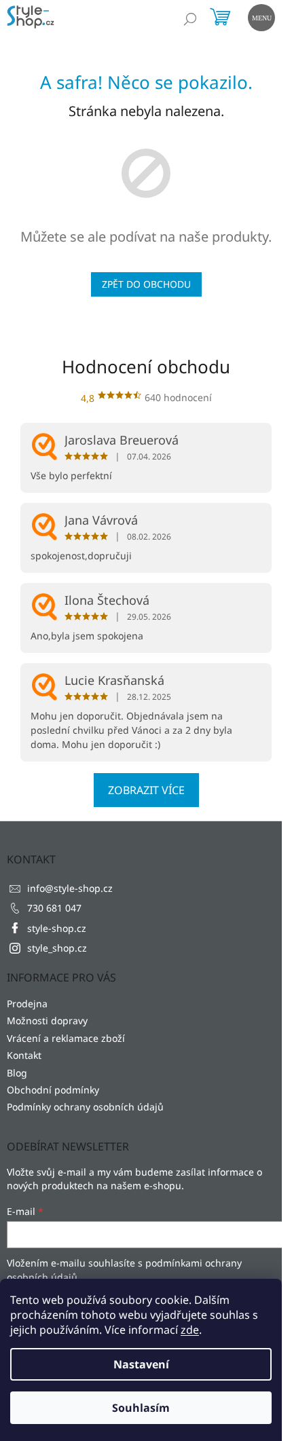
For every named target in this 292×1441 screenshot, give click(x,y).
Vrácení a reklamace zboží (66, 1038)
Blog (17, 1072)
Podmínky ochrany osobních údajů (85, 1106)
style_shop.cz (57, 947)
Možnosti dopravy (47, 1020)
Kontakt (24, 1055)
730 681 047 (54, 907)
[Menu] (260, 16)
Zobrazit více (146, 790)
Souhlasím (141, 1407)
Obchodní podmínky (53, 1089)
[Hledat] (190, 19)
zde (190, 1329)
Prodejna (27, 1003)
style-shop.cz (56, 928)
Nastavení (141, 1364)
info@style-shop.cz (70, 888)
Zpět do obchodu (146, 284)
